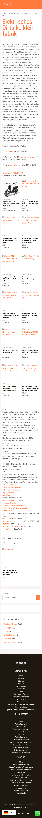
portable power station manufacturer (21, 710)
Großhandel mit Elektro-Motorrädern (15, 508)
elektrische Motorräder (21, 740)
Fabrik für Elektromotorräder (21, 783)
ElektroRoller (21, 727)
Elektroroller (9, 152)
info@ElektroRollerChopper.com (21, 767)
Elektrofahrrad (15, 165)
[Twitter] (19, 813)
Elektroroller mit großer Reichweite (21, 704)
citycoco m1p (21, 699)
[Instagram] (23, 813)
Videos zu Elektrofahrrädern (12, 487)
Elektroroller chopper (28, 157)
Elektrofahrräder (21, 724)
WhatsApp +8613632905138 (12, 173)
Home (4, 13)
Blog (21, 762)
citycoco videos (8, 493)
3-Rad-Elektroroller (21, 750)
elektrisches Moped (21, 791)
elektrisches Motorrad (10, 526)
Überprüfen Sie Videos (21, 729)
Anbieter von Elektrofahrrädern (13, 506)
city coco (21, 734)
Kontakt (21, 684)
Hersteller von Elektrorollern (21, 775)
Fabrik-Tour (6, 495)
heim (21, 676)
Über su (21, 681)
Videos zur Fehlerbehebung (12, 490)
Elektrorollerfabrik (8, 500)
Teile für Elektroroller (21, 785)
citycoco (5, 524)
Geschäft (5, 529)
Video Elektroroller (9, 485)
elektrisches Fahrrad (9, 521)
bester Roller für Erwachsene (21, 742)
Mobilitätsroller (21, 793)
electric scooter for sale (21, 765)
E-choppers (21, 719)
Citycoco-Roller (21, 788)
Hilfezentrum (7, 511)
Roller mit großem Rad (21, 745)
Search (5, 594)
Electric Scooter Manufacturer (21, 770)
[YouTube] (28, 813)
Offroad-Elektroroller (21, 747)
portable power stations (21, 753)
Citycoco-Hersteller (9, 503)
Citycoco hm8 (21, 702)
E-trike (21, 722)
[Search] (38, 597)
